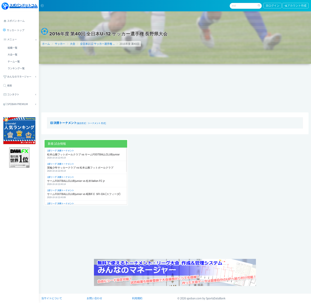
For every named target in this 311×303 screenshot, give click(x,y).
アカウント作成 (296, 5)
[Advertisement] (175, 88)
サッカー (60, 43)
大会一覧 (12, 54)
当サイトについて (51, 298)
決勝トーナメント (79, 122)
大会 (72, 43)
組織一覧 (12, 48)
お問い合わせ (94, 298)
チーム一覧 (14, 61)
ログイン (273, 5)
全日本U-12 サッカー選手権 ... (97, 43)
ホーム (46, 43)
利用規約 (137, 298)
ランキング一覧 (16, 68)
